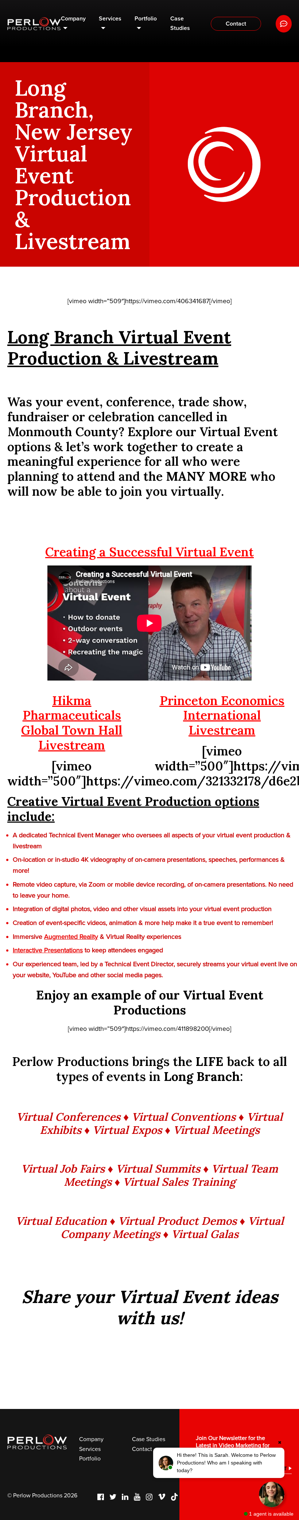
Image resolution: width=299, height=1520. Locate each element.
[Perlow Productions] (34, 24)
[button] (219, 1462)
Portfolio (146, 18)
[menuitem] (73, 23)
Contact (236, 23)
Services (110, 18)
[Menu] (284, 24)
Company (73, 18)
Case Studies (180, 23)
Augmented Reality (71, 937)
